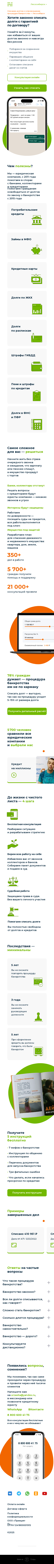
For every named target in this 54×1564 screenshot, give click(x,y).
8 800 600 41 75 (18, 1415)
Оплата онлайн (16, 1504)
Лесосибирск (38, 4)
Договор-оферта (17, 1509)
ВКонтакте (36, 1409)
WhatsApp (14, 1409)
